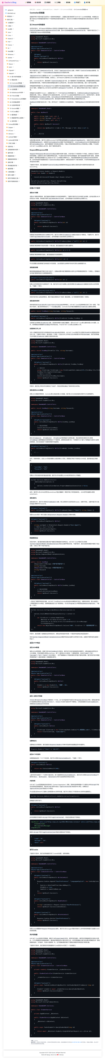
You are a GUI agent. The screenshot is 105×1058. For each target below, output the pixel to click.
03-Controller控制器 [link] (66, 9)
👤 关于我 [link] (87, 2)
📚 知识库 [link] (38, 2)
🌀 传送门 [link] (77, 2)
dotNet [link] (39, 9)
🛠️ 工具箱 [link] (57, 2)
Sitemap (61, 1054)
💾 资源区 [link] (48, 2)
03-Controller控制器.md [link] (81, 9)
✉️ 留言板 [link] (67, 2)
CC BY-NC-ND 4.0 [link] (76, 1042)
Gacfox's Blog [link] (10, 2)
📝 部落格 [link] (28, 2)
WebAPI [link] (56, 9)
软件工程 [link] (32, 9)
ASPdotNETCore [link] (47, 9)
